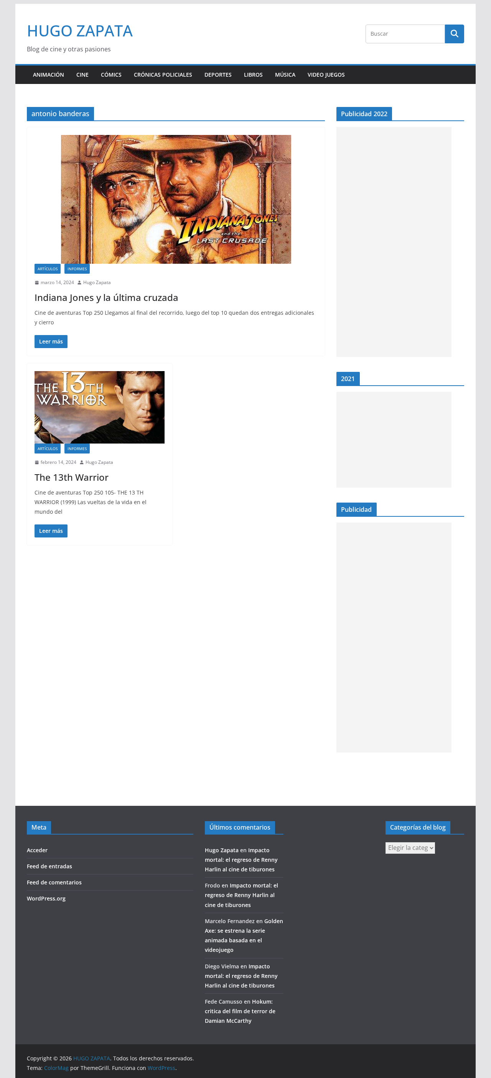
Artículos (48, 268)
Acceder (37, 850)
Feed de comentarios (54, 882)
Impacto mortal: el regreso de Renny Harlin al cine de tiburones (241, 859)
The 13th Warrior (72, 477)
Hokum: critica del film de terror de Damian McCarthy (240, 1011)
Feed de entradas (49, 866)
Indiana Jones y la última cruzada (106, 297)
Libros (253, 74)
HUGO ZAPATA (80, 30)
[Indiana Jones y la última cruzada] (176, 199)
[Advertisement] (393, 242)
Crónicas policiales (163, 74)
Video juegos (326, 74)
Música (285, 74)
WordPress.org (46, 898)
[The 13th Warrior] (100, 407)
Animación (48, 74)
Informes (77, 268)
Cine (82, 74)
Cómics (111, 74)
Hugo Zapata (97, 282)
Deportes (218, 74)
